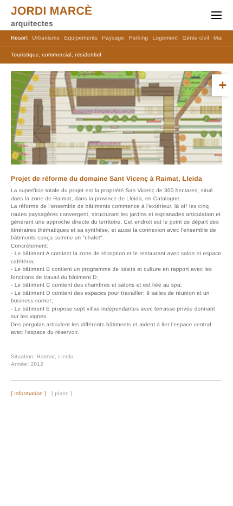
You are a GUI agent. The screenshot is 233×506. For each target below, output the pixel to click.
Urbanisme (46, 38)
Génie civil (196, 38)
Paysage (113, 38)
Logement (165, 38)
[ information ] (28, 394)
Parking (138, 38)
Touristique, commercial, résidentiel (56, 55)
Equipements (81, 38)
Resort (19, 38)
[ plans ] (61, 394)
